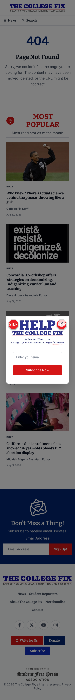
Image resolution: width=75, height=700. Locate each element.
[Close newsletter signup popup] (61, 323)
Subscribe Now (37, 370)
